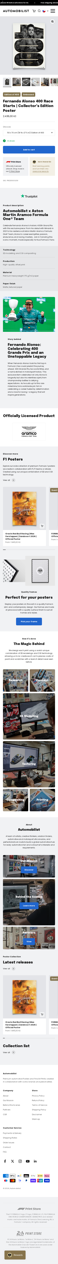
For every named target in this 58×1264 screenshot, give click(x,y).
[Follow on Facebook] (5, 1161)
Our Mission (8, 1100)
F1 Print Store (14, 171)
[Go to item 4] (36, 82)
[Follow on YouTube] (28, 1161)
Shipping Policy (39, 1109)
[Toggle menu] (52, 10)
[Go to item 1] (7, 82)
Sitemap (36, 1119)
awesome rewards (41, 171)
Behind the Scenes (11, 1105)
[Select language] (45, 10)
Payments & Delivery (12, 1133)
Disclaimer (37, 1114)
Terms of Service (39, 1105)
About (5, 1096)
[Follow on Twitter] (13, 1161)
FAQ (4, 1152)
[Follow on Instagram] (20, 1161)
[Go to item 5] (45, 82)
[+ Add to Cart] (42, 526)
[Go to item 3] (26, 82)
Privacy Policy (38, 1096)
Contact (7, 1147)
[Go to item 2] (16, 82)
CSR (5, 1114)
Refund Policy (38, 1100)
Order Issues (8, 1142)
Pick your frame (29, 621)
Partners (6, 1109)
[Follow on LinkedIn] (35, 1161)
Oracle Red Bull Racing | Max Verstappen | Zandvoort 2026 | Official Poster (20, 536)
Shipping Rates (10, 1138)
